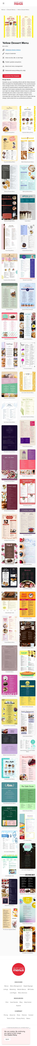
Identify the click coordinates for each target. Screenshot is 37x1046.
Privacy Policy (20, 1018)
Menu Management (16, 986)
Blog (21, 1002)
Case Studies (14, 1002)
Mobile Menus (21, 989)
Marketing (13, 989)
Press (18, 1015)
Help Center (27, 1002)
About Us (12, 1015)
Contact (30, 1015)
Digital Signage (28, 986)
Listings (5, 989)
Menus (3, 9)
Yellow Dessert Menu (23, 9)
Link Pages (13, 993)
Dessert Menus (11, 9)
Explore (18, 1005)
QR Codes (31, 989)
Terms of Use (11, 1018)
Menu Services (22, 993)
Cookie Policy (12, 1035)
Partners (24, 1015)
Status (28, 1018)
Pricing (6, 1015)
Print (7, 1002)
